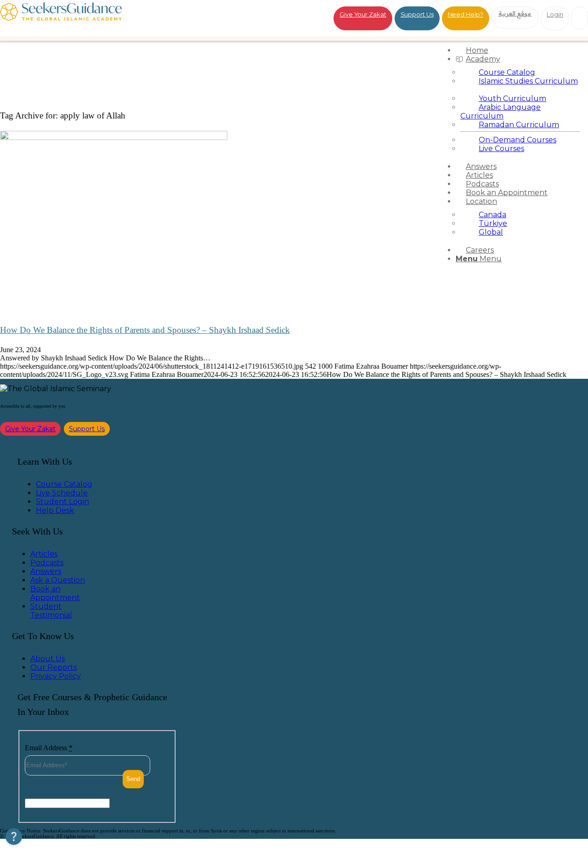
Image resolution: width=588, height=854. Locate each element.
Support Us (417, 14)
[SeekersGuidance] (61, 18)
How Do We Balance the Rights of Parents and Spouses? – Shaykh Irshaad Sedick (145, 330)
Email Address (49, 748)
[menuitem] (520, 50)
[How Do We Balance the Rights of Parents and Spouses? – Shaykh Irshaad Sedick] (113, 137)
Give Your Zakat (362, 14)
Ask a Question (57, 580)
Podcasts (46, 562)
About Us (47, 658)
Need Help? (465, 14)
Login (555, 14)
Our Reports (53, 667)
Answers (45, 571)
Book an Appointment (55, 593)
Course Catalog (64, 484)
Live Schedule (62, 493)
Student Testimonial (51, 610)
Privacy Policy (55, 676)
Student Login (62, 501)
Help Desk (55, 510)
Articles (43, 554)
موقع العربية (515, 13)
